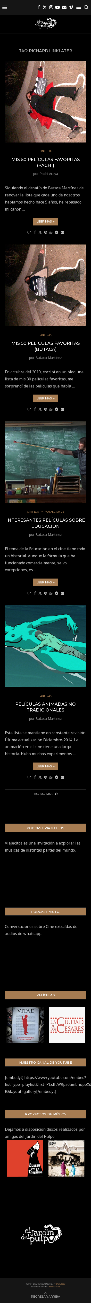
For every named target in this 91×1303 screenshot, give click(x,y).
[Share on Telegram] (56, 232)
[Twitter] (44, 7)
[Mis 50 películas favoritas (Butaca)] (45, 285)
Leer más (44, 221)
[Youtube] (57, 7)
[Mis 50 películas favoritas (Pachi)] (45, 102)
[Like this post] (29, 232)
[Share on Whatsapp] (51, 232)
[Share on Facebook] (35, 232)
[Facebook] (39, 7)
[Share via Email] (62, 232)
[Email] (64, 7)
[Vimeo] (71, 7)
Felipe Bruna (54, 1286)
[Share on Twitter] (40, 232)
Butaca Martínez (48, 357)
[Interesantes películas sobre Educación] (45, 462)
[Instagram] (51, 7)
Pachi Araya (49, 173)
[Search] (86, 7)
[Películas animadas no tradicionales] (45, 646)
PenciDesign (60, 1284)
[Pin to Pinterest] (45, 232)
